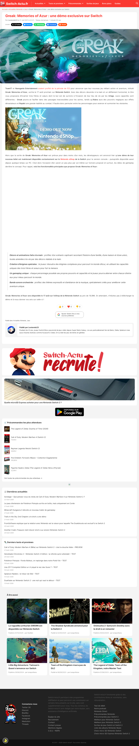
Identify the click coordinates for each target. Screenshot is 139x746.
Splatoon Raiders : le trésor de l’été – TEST (21, 574)
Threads (25, 724)
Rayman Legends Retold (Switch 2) (25, 448)
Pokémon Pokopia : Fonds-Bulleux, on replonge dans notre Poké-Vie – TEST (35, 560)
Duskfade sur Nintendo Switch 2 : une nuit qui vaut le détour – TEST (32, 580)
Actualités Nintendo (15, 9)
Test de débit (99, 706)
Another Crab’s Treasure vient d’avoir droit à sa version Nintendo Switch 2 (34, 530)
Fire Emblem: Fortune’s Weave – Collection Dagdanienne (34, 458)
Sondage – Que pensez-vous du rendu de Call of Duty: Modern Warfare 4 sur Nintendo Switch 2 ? (44, 497)
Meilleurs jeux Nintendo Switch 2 (107, 722)
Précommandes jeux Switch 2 (106, 717)
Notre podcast (100, 708)
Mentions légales (55, 728)
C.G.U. (50, 731)
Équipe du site (54, 717)
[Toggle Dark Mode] (5, 740)
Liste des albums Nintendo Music (107, 728)
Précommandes (74, 3)
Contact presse (54, 725)
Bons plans (106, 3)
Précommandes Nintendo (104, 714)
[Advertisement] (69, 210)
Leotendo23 (12, 20)
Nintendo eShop (67, 159)
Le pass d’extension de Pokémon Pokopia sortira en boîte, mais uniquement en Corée (39, 503)
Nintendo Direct (100, 711)
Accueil (4, 9)
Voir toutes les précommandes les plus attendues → (23, 478)
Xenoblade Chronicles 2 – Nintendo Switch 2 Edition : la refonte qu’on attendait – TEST (40, 554)
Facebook (26, 716)
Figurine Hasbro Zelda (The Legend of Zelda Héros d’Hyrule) (36, 468)
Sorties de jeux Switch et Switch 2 (108, 725)
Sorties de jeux (93, 3)
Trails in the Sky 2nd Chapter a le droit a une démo (25, 517)
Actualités (39, 3)
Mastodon (26, 721)
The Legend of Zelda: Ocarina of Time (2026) (29, 429)
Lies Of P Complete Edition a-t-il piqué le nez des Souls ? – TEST (31, 567)
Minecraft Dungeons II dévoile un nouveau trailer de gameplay (29, 510)
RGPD (57, 731)
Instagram (26, 718)
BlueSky (25, 713)
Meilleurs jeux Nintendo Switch (106, 720)
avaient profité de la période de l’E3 (54, 88)
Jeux (25, 9)
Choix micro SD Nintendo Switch (107, 731)
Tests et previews (56, 3)
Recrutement (53, 720)
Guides (118, 3)
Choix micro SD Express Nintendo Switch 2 (112, 733)
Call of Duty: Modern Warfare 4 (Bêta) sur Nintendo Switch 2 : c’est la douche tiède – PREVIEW (43, 547)
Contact (51, 722)
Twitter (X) (26, 707)
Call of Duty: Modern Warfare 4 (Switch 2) (28, 437)
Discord (25, 710)
